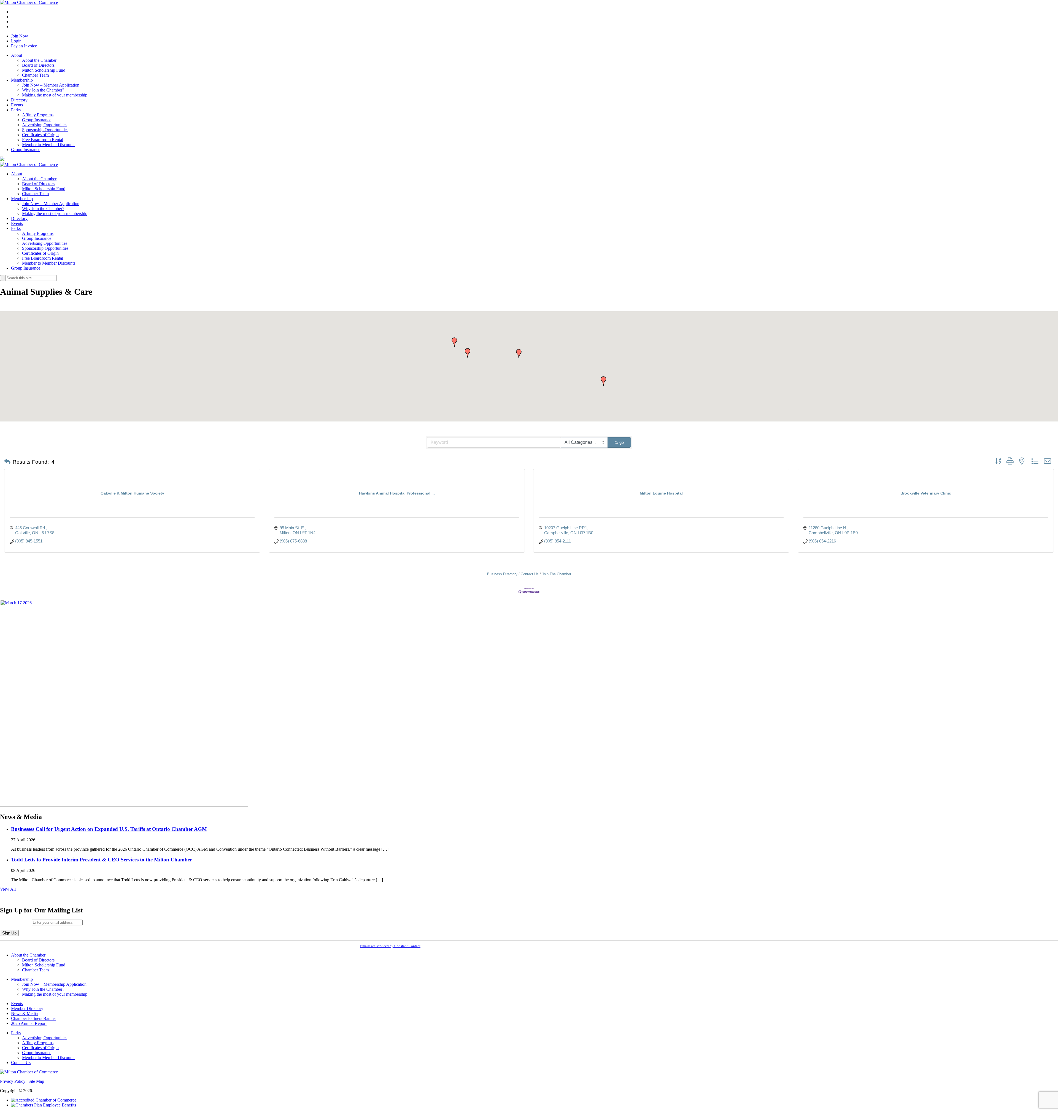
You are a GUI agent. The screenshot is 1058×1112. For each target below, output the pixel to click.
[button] (467, 353)
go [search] (621, 442)
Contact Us (530, 574)
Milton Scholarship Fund (43, 70)
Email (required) (16, 922)
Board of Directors (38, 65)
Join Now (19, 36)
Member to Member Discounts (48, 144)
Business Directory (502, 574)
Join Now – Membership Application (54, 984)
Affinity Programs (37, 114)
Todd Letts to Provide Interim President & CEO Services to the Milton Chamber (101, 860)
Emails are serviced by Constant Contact (390, 946)
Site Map (36, 1081)
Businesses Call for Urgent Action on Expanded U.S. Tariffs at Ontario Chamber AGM (109, 829)
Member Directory (27, 1008)
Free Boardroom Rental (42, 139)
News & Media (24, 1013)
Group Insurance (36, 119)
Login (16, 41)
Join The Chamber (556, 574)
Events (17, 105)
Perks (16, 110)
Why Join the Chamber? (43, 90)
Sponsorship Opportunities (45, 129)
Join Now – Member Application (50, 85)
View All (8, 889)
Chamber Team (35, 75)
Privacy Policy (12, 1081)
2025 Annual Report (29, 1023)
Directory (19, 100)
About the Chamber (39, 60)
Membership (22, 80)
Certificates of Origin (40, 134)
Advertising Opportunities (44, 124)
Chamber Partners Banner (33, 1018)
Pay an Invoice (24, 46)
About (16, 55)
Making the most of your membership (54, 95)
